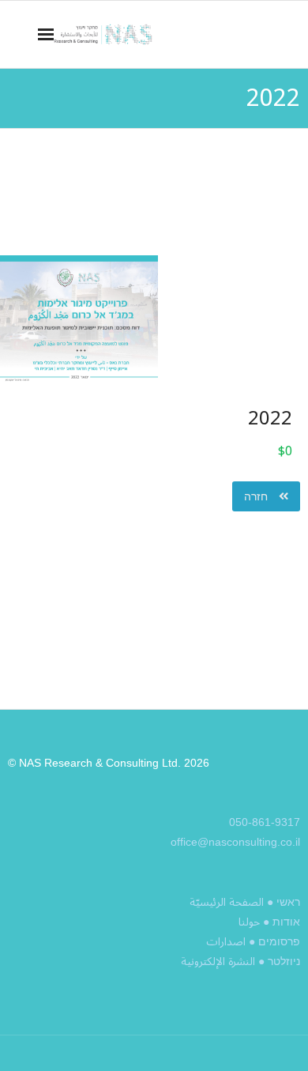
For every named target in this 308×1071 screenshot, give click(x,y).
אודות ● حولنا (269, 922)
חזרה (257, 496)
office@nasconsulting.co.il (235, 841)
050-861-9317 (264, 822)
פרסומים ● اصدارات (253, 941)
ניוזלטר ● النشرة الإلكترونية (240, 961)
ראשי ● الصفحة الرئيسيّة (245, 902)
